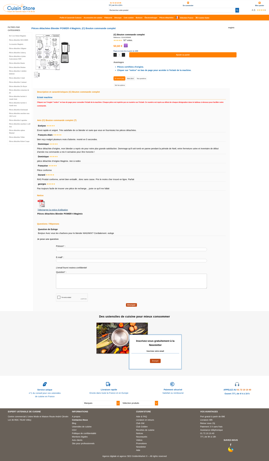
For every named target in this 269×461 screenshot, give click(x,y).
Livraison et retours (145, 420)
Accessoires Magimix (16, 44)
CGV (74, 430)
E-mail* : (60, 257)
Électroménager (151, 18)
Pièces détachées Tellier (17, 137)
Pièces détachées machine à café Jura (19, 125)
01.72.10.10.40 (207, 433)
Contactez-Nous (80, 420)
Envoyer (155, 361)
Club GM (140, 423)
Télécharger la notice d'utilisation (53, 210)
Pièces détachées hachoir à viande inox (18, 104)
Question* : (61, 272)
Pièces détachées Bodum (17, 67)
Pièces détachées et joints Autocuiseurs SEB (17, 57)
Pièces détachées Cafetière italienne (17, 72)
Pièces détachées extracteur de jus (19, 91)
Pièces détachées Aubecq (17, 53)
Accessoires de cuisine (93, 18)
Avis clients (77, 440)
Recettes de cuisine (145, 430)
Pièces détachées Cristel (17, 78)
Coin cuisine (129, 18)
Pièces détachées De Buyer (18, 86)
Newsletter (141, 447)
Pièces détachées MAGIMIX (18, 40)
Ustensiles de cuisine (82, 426)
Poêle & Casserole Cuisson (71, 18)
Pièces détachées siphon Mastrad (17, 131)
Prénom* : (60, 246)
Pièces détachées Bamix (17, 63)
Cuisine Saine (203, 18)
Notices (139, 433)
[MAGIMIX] (231, 30)
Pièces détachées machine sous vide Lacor (19, 114)
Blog (74, 423)
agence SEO (126, 456)
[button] (237, 10)
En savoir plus (119, 78)
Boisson (139, 18)
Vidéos (139, 440)
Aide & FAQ (141, 416)
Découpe (118, 18)
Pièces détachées (166, 18)
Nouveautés (141, 437)
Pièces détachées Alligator (17, 48)
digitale (113, 456)
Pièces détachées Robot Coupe (19, 141)
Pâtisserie (108, 18)
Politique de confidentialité (84, 433)
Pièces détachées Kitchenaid (18, 110)
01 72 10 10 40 (115, 3)
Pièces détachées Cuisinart (17, 82)
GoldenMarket (139, 456)
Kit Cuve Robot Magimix (17, 36)
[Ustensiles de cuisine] (19, 12)
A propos (76, 416)
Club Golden (142, 426)
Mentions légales (80, 437)
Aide (138, 450)
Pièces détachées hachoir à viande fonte (18, 97)
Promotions (141, 443)
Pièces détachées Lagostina (18, 120)
